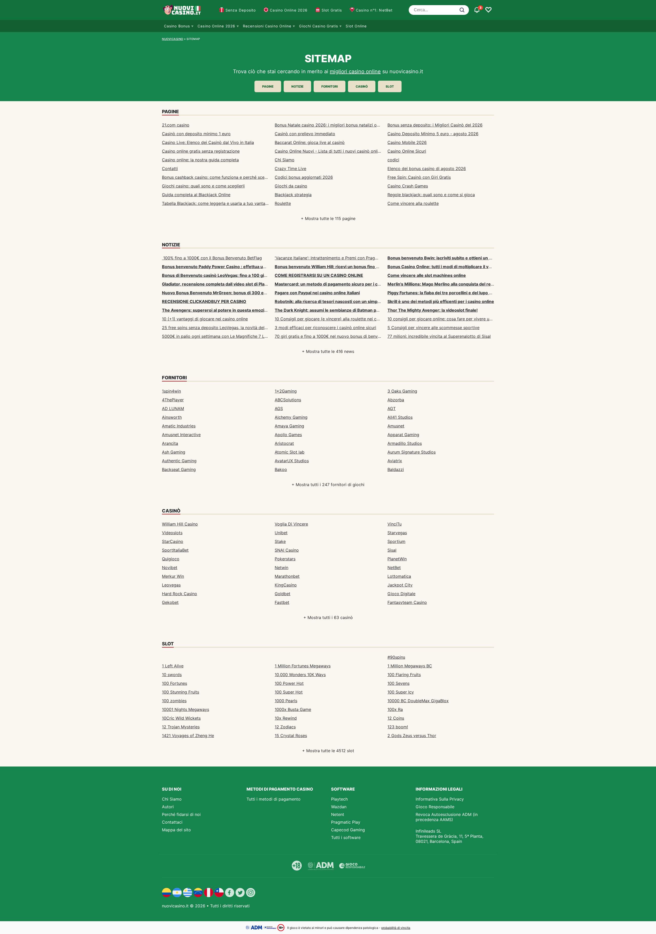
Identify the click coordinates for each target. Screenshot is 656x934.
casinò (362, 86)
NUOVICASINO (172, 39)
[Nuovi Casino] (182, 10)
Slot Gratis (332, 10)
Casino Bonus (177, 26)
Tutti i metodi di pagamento (274, 799)
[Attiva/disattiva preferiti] (488, 10)
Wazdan (338, 806)
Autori (168, 806)
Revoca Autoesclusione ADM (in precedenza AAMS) (447, 817)
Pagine (267, 86)
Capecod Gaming (348, 829)
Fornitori (329, 86)
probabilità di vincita (395, 928)
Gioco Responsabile (435, 806)
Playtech (339, 799)
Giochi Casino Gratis (318, 26)
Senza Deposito (240, 10)
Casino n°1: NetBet (374, 10)
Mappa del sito (176, 829)
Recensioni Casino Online (267, 26)
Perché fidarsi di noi (181, 814)
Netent (337, 814)
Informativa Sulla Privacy (440, 799)
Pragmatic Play (345, 822)
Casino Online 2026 (289, 10)
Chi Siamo (172, 799)
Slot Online (356, 26)
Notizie (297, 86)
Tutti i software (346, 837)
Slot (390, 86)
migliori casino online (355, 71)
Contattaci (172, 822)
